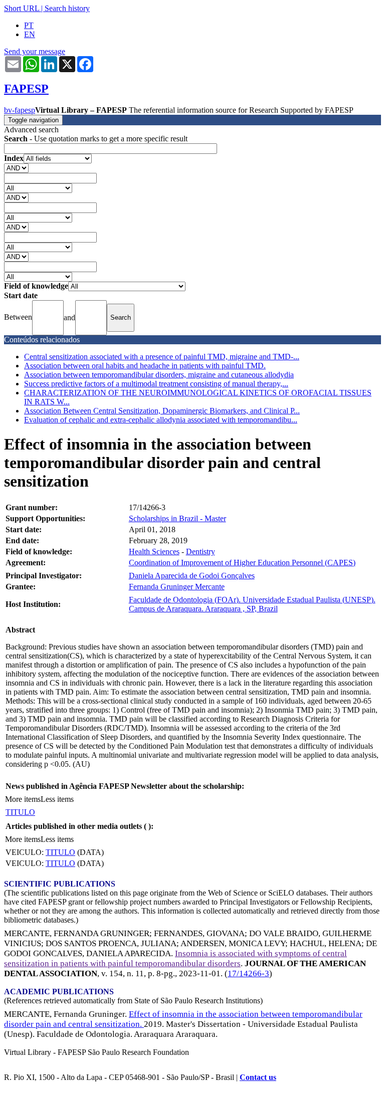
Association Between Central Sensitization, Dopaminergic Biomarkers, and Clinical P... (162, 410)
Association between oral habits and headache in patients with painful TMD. (145, 365)
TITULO (20, 812)
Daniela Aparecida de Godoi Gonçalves (192, 575)
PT (29, 25)
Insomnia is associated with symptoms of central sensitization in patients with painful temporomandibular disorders (175, 958)
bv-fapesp (19, 110)
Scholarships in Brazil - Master (177, 518)
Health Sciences (154, 551)
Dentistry (200, 551)
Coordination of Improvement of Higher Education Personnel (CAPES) (242, 562)
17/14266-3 (248, 973)
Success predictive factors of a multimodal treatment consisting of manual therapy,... (156, 383)
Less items (57, 799)
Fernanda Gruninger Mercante (177, 586)
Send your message (34, 51)
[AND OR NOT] (16, 167)
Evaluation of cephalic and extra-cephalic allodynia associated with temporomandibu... (160, 419)
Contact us (258, 1077)
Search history (67, 8)
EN (29, 34)
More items (23, 799)
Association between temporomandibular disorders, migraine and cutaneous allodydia (159, 374)
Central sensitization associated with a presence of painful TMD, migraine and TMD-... (161, 356)
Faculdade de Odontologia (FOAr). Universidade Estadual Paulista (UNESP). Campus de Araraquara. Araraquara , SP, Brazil (252, 604)
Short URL (21, 8)
